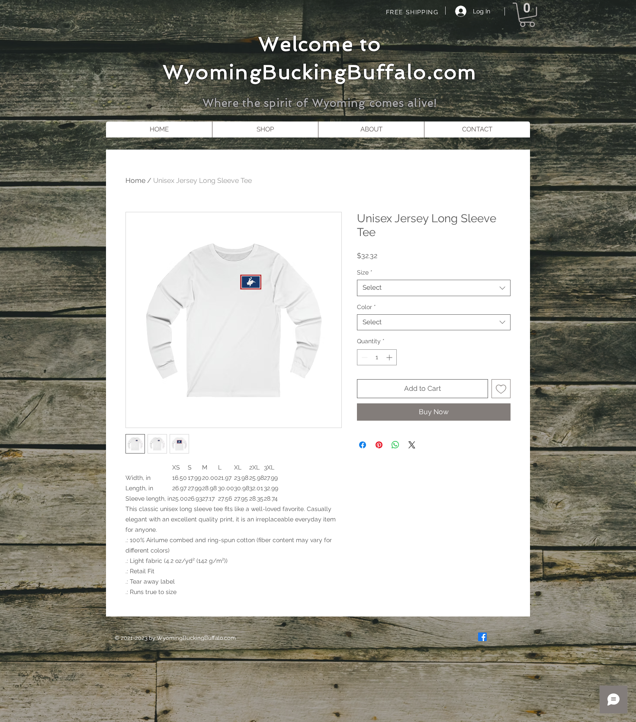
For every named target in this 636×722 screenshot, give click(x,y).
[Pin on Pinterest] (379, 445)
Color (366, 306)
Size (365, 272)
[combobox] (434, 288)
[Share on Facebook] (362, 445)
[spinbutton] (377, 357)
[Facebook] (482, 637)
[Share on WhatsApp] (395, 445)
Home (135, 180)
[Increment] (390, 357)
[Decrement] (363, 357)
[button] (527, 15)
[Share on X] (412, 445)
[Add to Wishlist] (501, 388)
